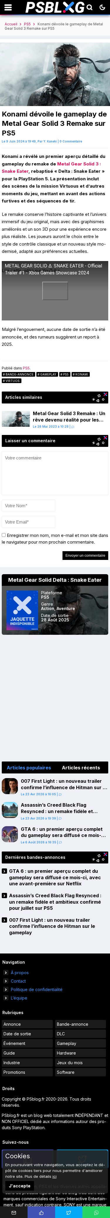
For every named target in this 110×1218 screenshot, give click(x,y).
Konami (81, 374)
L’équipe (19, 997)
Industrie (12, 1062)
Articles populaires (29, 768)
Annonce (12, 1024)
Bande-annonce (19, 374)
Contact (18, 981)
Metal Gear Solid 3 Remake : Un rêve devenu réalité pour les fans (69, 419)
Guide (9, 1052)
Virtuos (13, 381)
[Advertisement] (55, 698)
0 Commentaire (71, 141)
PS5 (27, 24)
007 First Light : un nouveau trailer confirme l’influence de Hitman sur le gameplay (64, 787)
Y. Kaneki (50, 141)
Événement (14, 1043)
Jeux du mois (70, 1062)
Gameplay (48, 374)
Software (66, 1072)
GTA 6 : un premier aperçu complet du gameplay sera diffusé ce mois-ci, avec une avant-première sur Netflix (64, 835)
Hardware (66, 1052)
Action (47, 608)
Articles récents (81, 768)
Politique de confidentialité (36, 989)
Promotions (14, 1072)
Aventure (66, 608)
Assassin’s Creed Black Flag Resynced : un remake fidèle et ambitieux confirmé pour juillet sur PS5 (61, 814)
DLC (61, 1033)
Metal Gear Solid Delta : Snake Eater (55, 580)
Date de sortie (17, 1033)
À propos (20, 972)
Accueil (11, 24)
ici (55, 1176)
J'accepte (20, 1185)
